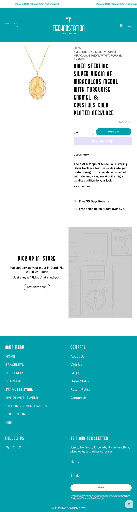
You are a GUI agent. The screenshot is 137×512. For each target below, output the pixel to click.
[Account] (121, 25)
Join (101, 487)
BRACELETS (14, 365)
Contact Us (78, 398)
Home (78, 48)
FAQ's (74, 373)
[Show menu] (7, 25)
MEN (8, 422)
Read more (82, 187)
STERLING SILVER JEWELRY (26, 406)
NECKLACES (14, 373)
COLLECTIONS (16, 414)
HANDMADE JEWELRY (22, 398)
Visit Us (76, 365)
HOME (10, 356)
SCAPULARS (14, 381)
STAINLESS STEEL (19, 389)
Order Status (80, 381)
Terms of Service (89, 498)
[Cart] (129, 25)
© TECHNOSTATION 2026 (68, 508)
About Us (77, 356)
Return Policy (80, 389)
